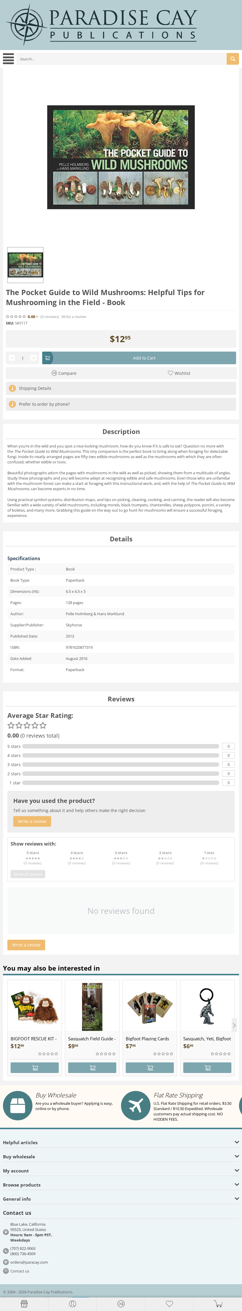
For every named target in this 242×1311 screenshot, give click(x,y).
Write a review (73, 317)
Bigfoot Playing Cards (147, 1039)
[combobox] (128, 59)
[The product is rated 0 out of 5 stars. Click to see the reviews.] (16, 317)
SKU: (10, 323)
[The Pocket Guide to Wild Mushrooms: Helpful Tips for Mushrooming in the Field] (121, 157)
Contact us (19, 1271)
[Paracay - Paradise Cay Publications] (101, 24)
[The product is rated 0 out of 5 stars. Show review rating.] (48, 1054)
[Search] (233, 59)
